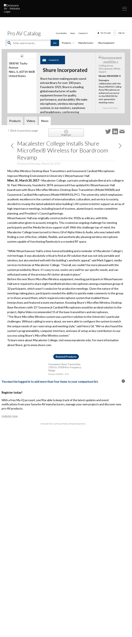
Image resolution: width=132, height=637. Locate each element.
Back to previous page (24, 130)
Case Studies (61, 33)
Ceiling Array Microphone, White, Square (110, 68)
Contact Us (83, 33)
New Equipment (106, 42)
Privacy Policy (62, 424)
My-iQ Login (106, 33)
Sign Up (121, 33)
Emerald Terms (47, 424)
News (72, 33)
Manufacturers (85, 42)
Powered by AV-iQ (77, 424)
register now (10, 416)
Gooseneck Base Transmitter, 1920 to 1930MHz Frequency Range (64, 367)
